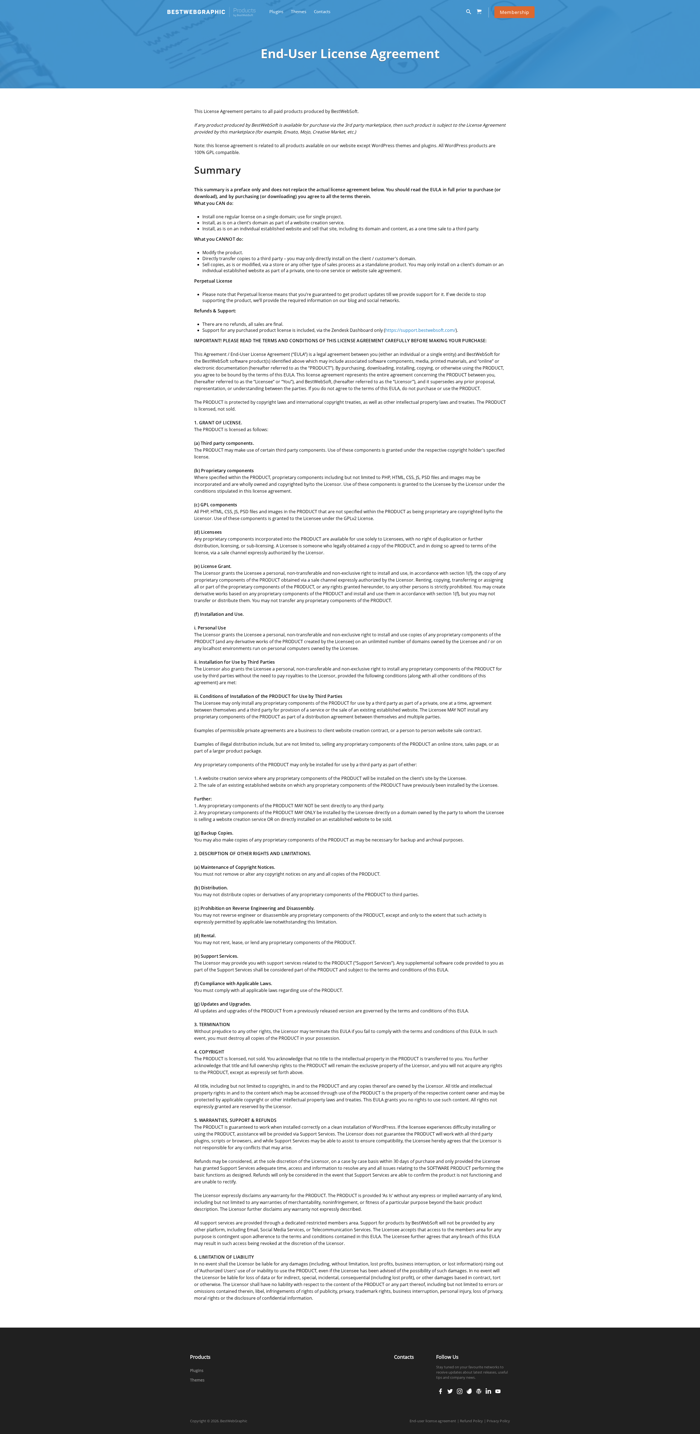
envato (469, 1391)
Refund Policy (471, 1420)
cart (481, 10)
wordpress (478, 1391)
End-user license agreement (433, 1420)
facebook (440, 1391)
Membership (514, 12)
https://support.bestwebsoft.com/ (420, 330)
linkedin (488, 1391)
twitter (449, 1391)
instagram (459, 1391)
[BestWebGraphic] (211, 12)
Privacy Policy (498, 1420)
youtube (497, 1391)
